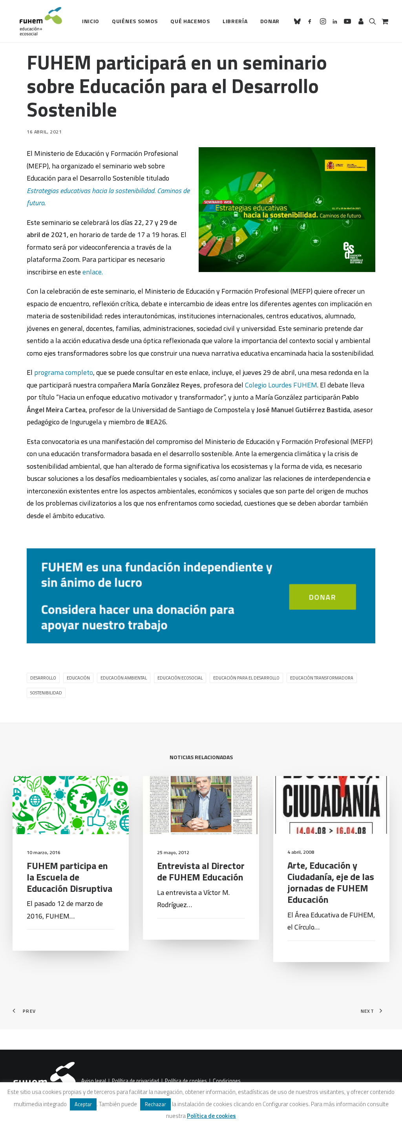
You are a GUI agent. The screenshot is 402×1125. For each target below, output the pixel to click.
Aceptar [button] (83, 1104)
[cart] (384, 21)
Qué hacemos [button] (190, 21)
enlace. (92, 272)
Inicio (90, 21)
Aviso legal (93, 1081)
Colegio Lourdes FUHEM (281, 385)
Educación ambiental (123, 678)
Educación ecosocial (180, 678)
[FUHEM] (37, 21)
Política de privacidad (135, 1081)
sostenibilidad (46, 693)
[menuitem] (91, 21)
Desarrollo (43, 678)
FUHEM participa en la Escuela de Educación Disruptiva (69, 876)
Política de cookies (186, 1081)
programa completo (63, 372)
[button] (298, 21)
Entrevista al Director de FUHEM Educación (201, 871)
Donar (270, 21)
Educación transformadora (321, 678)
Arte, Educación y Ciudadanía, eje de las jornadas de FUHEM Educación (330, 882)
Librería (235, 21)
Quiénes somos (135, 21)
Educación (78, 678)
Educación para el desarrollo (246, 678)
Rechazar (155, 1104)
